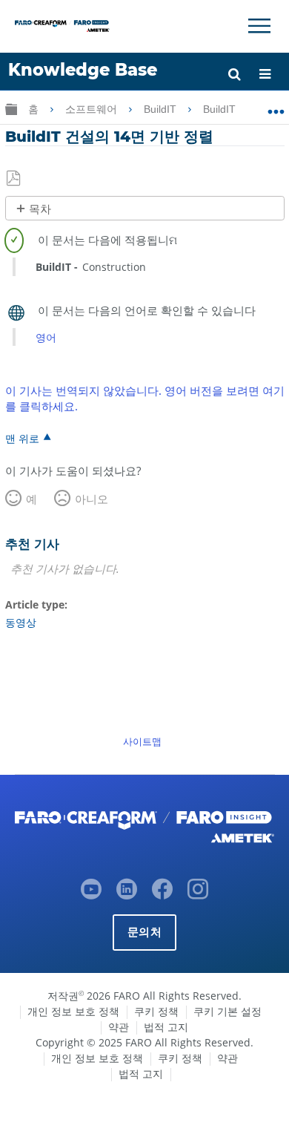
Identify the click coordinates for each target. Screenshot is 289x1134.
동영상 (20, 622)
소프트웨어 (92, 109)
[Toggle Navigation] (259, 26)
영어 (46, 337)
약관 (118, 1027)
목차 (40, 209)
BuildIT (161, 109)
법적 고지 (166, 1027)
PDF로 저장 (14, 179)
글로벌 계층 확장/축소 (11, 108)
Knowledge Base (82, 69)
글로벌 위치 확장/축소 (276, 106)
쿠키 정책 (156, 1011)
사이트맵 (142, 741)
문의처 (144, 932)
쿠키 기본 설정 (227, 1011)
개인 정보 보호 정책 (73, 1011)
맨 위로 (22, 438)
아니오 (91, 498)
